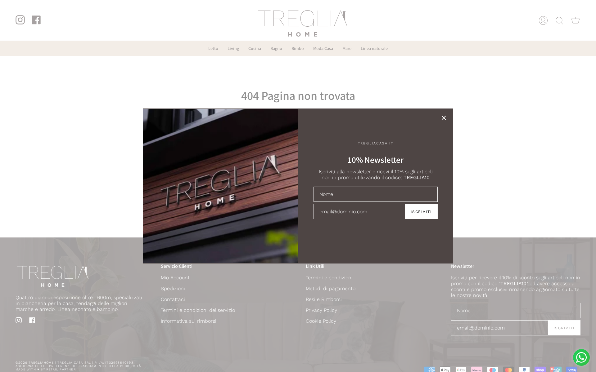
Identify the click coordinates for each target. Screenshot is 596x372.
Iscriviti (421, 212)
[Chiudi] (444, 118)
